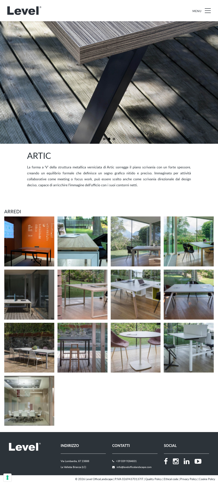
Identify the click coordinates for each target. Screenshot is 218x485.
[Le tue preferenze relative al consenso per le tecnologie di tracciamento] (7, 478)
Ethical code (171, 479)
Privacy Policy (188, 479)
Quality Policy (153, 479)
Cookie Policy (207, 479)
